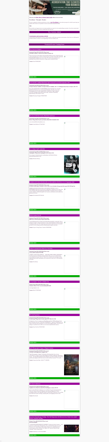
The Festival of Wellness (35, 49)
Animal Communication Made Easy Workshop (41, 248)
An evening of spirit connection (37, 149)
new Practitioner (55, 22)
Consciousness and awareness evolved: (38, 36)
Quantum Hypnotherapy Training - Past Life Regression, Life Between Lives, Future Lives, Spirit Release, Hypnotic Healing (53, 417)
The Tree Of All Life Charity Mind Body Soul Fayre (42, 115)
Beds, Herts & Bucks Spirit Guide (44, 17)
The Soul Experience (35, 314)
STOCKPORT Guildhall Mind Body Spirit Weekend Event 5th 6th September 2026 (50, 82)
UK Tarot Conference (35, 383)
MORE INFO (33, 77)
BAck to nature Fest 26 (35, 215)
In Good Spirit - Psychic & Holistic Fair (39, 281)
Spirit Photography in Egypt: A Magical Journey (41, 348)
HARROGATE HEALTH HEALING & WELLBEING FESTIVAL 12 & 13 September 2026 (52, 182)
